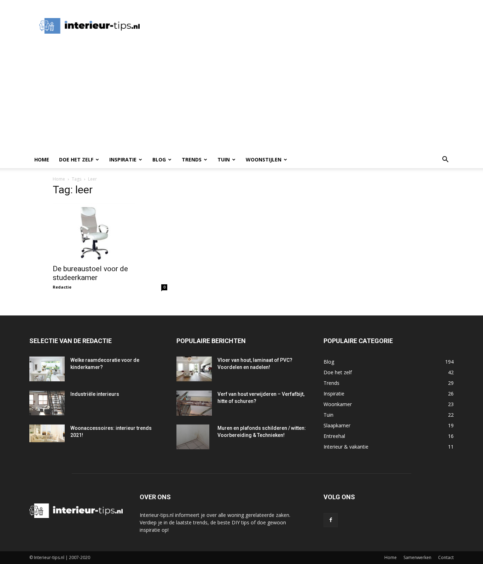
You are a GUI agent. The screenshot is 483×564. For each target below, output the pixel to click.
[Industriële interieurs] (47, 403)
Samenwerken (417, 557)
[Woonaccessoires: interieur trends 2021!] (47, 433)
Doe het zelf (76, 159)
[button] (445, 160)
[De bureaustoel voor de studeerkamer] (110, 231)
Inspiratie (122, 159)
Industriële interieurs (94, 394)
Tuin (223, 159)
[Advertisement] (278, 26)
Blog (159, 159)
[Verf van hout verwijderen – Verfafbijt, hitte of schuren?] (194, 403)
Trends (192, 159)
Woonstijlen (263, 159)
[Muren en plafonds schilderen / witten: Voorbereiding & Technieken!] (192, 437)
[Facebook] (331, 520)
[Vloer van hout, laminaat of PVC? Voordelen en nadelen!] (194, 369)
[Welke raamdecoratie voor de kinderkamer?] (47, 369)
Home (41, 159)
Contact (446, 557)
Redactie (62, 287)
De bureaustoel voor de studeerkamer (90, 273)
